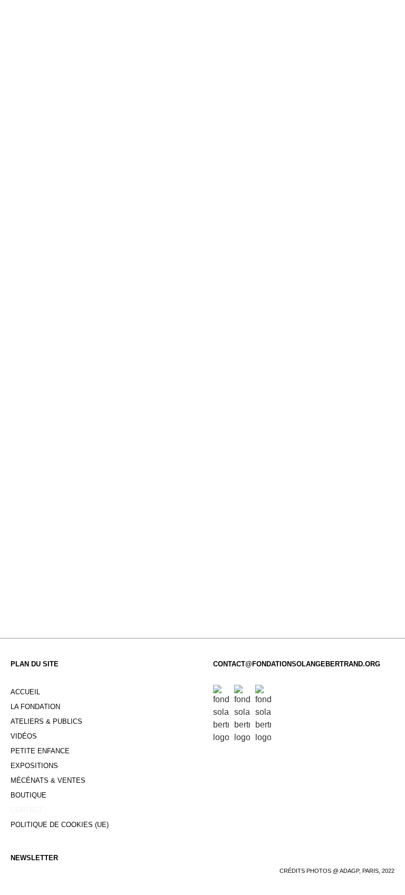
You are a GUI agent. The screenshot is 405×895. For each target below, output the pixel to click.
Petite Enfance (40, 751)
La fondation (35, 707)
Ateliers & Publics (46, 721)
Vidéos (24, 736)
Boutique (28, 795)
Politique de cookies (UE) (60, 825)
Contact (27, 810)
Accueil (25, 692)
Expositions (34, 766)
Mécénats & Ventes (48, 780)
